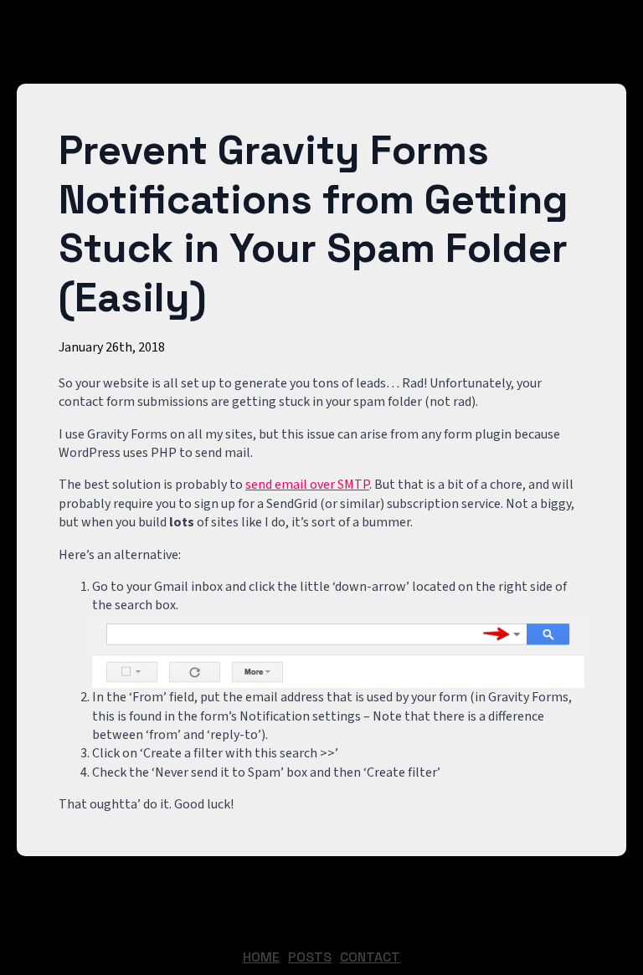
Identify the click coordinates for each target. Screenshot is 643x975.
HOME (261, 957)
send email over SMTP (307, 484)
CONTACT (370, 957)
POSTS (310, 957)
